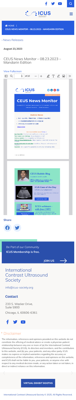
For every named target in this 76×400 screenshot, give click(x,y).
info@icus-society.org (19, 287)
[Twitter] (53, 3)
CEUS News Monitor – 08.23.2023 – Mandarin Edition (32, 61)
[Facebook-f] (46, 3)
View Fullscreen (13, 71)
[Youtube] (60, 3)
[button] (71, 14)
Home (11, 25)
